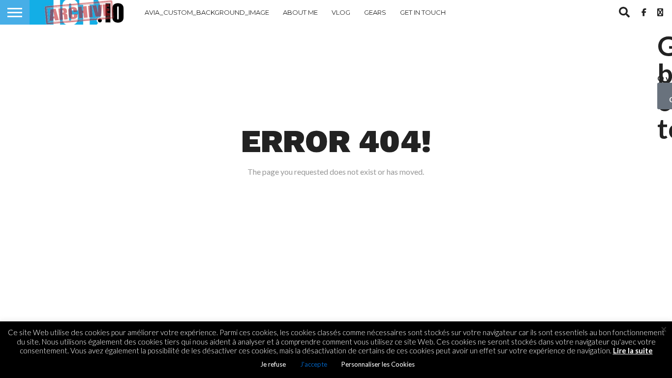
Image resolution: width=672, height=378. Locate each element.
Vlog (341, 12)
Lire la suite (633, 350)
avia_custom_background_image (207, 12)
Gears (375, 12)
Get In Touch (423, 12)
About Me (300, 12)
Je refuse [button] (273, 364)
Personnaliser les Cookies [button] (378, 364)
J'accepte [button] (313, 364)
